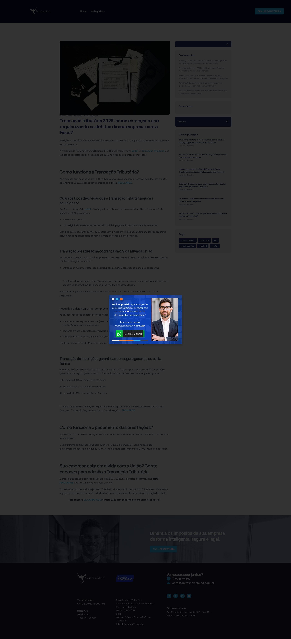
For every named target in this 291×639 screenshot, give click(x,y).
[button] (179, 298)
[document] (145, 319)
